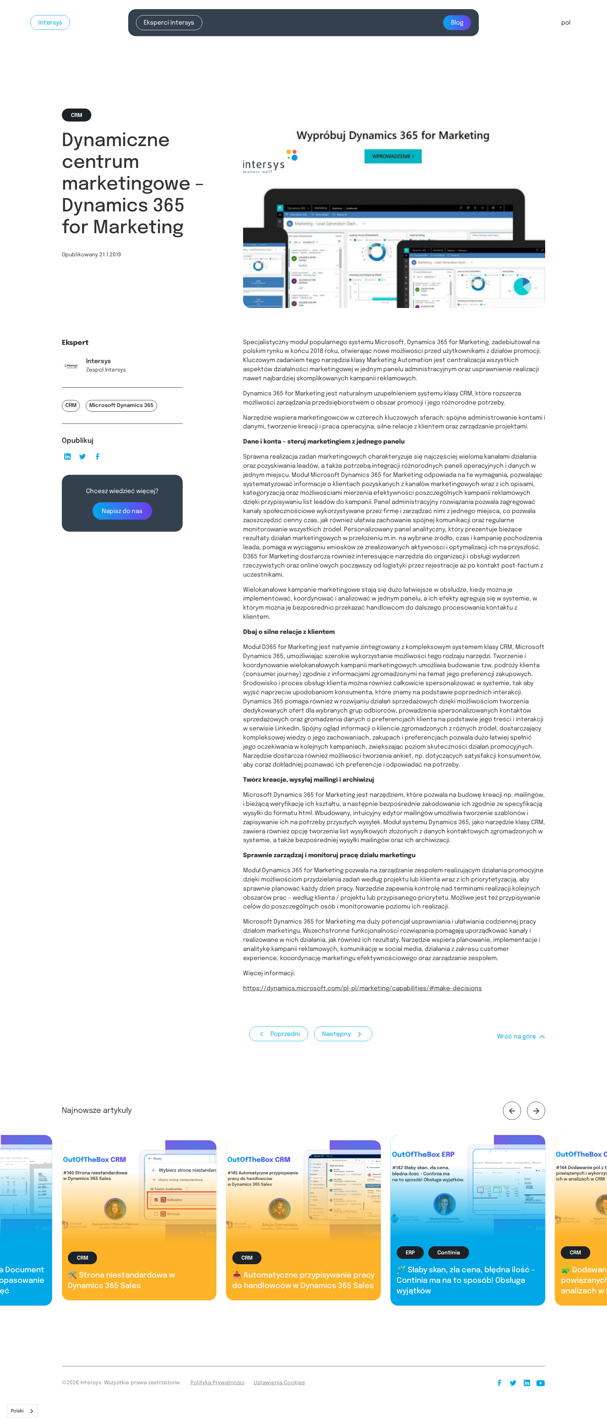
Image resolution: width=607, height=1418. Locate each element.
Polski (17, 1411)
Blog (457, 23)
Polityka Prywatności (217, 1383)
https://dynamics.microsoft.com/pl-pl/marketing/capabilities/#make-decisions (362, 988)
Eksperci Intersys (169, 23)
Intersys (50, 23)
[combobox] (22, 1411)
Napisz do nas (122, 511)
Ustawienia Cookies (279, 1383)
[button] (565, 22)
